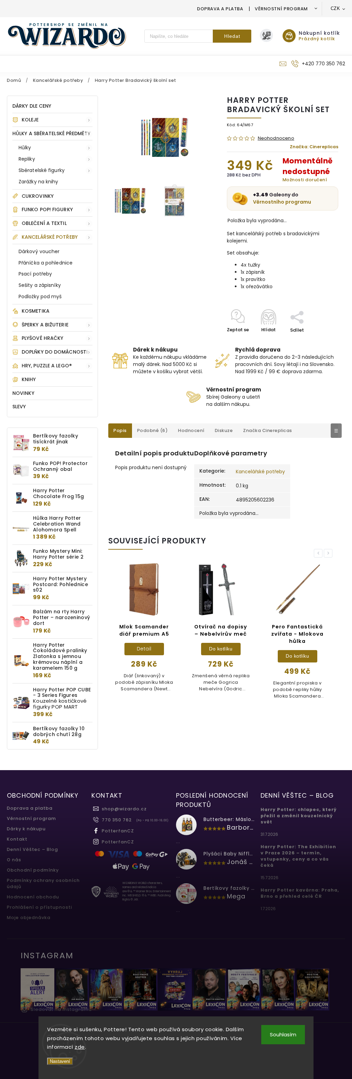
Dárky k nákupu (26, 829)
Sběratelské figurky (42, 170)
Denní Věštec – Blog (32, 849)
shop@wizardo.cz (124, 809)
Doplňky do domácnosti (55, 351)
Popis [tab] (120, 430)
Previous (319, 553)
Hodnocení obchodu (33, 897)
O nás (14, 860)
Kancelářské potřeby (50, 237)
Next (329, 553)
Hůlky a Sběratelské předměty (51, 133)
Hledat (232, 36)
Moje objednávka (29, 917)
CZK (335, 8)
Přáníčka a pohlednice (46, 262)
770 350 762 (117, 820)
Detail (297, 648)
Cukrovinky (38, 196)
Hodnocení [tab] (191, 430)
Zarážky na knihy (38, 181)
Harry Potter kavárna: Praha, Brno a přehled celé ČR (300, 893)
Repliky (27, 158)
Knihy (29, 379)
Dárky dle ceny (31, 105)
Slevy (19, 406)
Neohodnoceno (276, 138)
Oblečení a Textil (44, 223)
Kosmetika (36, 310)
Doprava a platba (220, 9)
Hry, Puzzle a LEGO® (47, 365)
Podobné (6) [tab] (152, 430)
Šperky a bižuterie (45, 324)
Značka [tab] (267, 430)
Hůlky (25, 147)
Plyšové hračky (42, 338)
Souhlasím (283, 1034)
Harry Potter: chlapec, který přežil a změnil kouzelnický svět (299, 816)
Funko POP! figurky (47, 209)
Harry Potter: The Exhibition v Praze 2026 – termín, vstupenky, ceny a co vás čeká (298, 856)
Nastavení (60, 1061)
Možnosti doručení (305, 180)
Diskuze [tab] (224, 430)
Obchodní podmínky (33, 870)
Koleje (30, 119)
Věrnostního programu (282, 201)
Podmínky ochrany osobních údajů (43, 883)
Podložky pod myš (40, 296)
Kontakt (17, 839)
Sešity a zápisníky (40, 285)
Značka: (314, 147)
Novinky (23, 393)
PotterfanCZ (118, 831)
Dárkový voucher (39, 251)
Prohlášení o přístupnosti (39, 907)
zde (80, 1046)
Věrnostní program (281, 9)
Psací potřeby (35, 273)
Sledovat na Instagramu (61, 1009)
